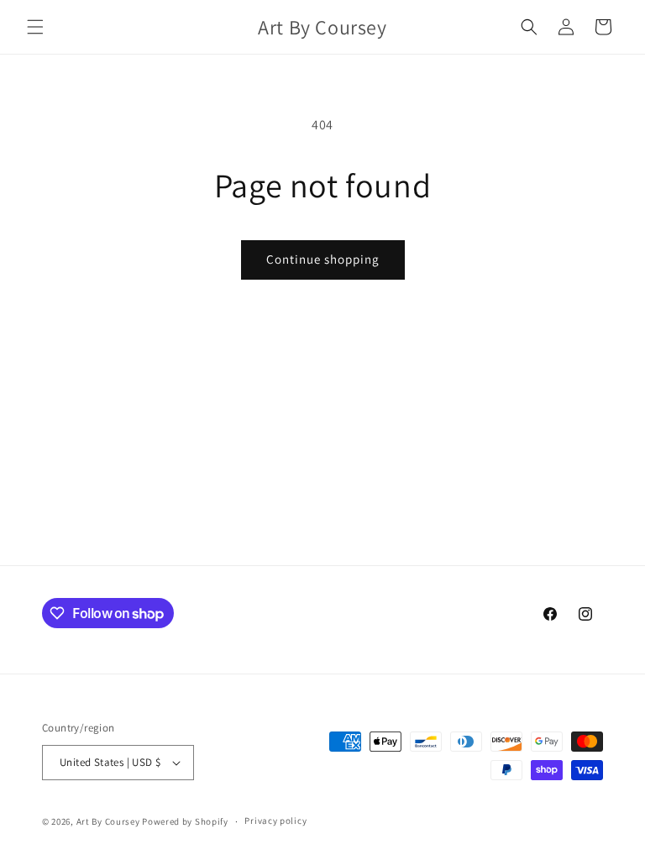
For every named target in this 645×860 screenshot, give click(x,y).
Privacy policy (275, 820)
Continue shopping (323, 259)
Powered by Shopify (185, 821)
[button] (35, 26)
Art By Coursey (108, 821)
